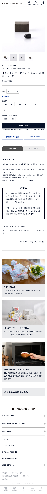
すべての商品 (12, 66)
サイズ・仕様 (33, 148)
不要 (5, 119)
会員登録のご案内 (8, 446)
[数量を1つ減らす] (8, 91)
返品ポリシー (26, 476)
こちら (42, 242)
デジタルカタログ (8, 452)
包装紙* (4, 101)
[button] (12, 137)
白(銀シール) (22, 104)
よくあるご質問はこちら (16, 392)
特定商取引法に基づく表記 (10, 476)
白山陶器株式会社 (8, 458)
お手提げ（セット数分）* (10, 115)
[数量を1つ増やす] (17, 91)
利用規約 (4, 473)
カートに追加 (23, 125)
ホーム (4, 66)
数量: (3, 91)
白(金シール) (8, 104)
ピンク (34, 104)
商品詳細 (12, 148)
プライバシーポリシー (18, 473)
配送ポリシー (6, 479)
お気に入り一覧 (34, 137)
